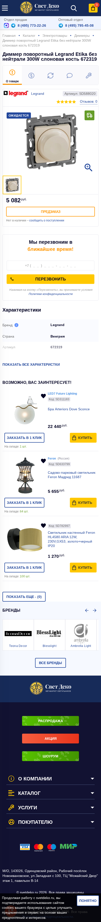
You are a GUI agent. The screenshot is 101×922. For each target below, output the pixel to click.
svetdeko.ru (45, 898)
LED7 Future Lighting (62, 393)
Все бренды (50, 663)
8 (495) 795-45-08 (79, 25)
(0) (24, 597)
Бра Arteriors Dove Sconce (69, 409)
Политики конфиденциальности (50, 294)
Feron (52, 458)
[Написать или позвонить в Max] (6, 25)
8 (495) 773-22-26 (32, 25)
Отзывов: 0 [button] (88, 101)
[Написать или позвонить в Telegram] (13, 25)
